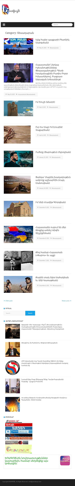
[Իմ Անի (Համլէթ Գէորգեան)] (18, 209)
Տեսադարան (54, 48)
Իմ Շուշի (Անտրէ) (45, 102)
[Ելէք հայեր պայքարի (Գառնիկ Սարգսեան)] (18, 46)
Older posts (9, 301)
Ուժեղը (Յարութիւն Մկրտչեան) (53, 152)
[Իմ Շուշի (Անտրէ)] (18, 108)
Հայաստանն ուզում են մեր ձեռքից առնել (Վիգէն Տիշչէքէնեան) (51, 230)
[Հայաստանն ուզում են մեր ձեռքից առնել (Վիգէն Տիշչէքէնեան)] (18, 234)
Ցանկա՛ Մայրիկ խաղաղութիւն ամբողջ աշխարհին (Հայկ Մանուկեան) (53, 180)
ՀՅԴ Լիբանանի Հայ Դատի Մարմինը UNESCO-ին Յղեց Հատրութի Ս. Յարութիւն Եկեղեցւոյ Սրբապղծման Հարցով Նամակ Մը (44, 363)
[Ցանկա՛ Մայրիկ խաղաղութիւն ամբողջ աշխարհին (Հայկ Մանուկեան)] (17, 184)
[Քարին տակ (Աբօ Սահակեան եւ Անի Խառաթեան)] (18, 284)
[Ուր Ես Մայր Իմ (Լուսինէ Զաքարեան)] (17, 134)
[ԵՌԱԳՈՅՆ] (12, 9)
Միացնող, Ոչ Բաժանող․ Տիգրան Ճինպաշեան (39, 343)
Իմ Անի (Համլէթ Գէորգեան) (51, 202)
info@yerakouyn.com (35, 481)
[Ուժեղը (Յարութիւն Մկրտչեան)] (18, 159)
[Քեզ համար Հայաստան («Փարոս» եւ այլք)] (18, 260)
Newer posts (65, 301)
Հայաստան (22, 94)
